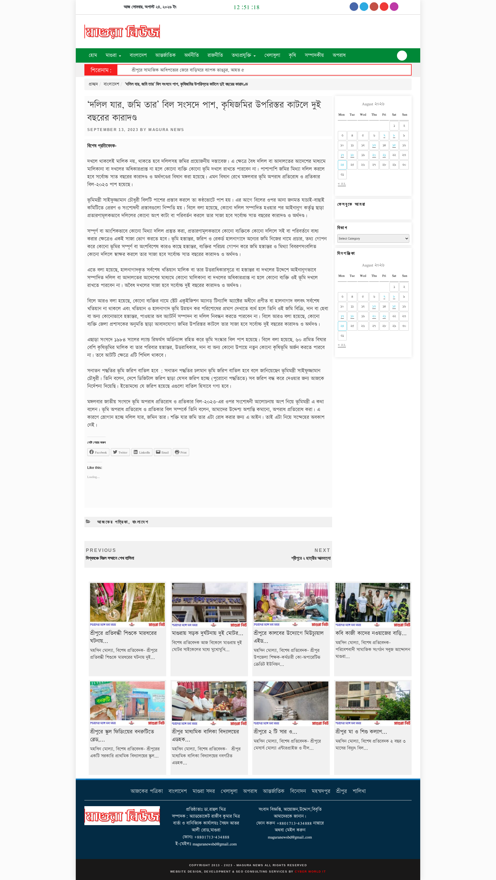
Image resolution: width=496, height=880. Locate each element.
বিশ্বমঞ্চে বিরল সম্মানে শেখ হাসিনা (110, 554)
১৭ (342, 155)
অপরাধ (339, 55)
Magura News (166, 130)
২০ (374, 155)
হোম (93, 55)
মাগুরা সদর (204, 791)
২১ (384, 155)
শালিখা (359, 791)
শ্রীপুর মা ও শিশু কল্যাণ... (361, 732)
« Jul (342, 183)
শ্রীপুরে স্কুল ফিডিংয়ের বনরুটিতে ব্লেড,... (122, 736)
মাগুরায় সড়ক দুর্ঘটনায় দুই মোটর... (207, 633)
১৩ (374, 145)
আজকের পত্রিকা (112, 521)
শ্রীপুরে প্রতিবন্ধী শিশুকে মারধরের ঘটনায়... (123, 637)
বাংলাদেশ (138, 55)
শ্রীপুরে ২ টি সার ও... (275, 732)
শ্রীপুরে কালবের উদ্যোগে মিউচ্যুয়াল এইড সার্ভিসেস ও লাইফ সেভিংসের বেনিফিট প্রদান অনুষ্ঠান (209, 70)
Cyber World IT (310, 871)
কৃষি (292, 55)
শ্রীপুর (341, 791)
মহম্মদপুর (321, 791)
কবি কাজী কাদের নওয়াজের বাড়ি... (371, 633)
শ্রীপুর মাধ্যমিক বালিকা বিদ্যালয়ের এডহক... (205, 736)
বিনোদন (298, 791)
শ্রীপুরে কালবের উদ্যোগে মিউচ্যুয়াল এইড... (288, 637)
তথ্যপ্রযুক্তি (242, 55)
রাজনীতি (215, 55)
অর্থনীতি (191, 55)
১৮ (352, 155)
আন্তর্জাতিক (165, 55)
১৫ (394, 145)
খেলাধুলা (272, 55)
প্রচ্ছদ (93, 84)
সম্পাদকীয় (314, 55)
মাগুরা (112, 55)
